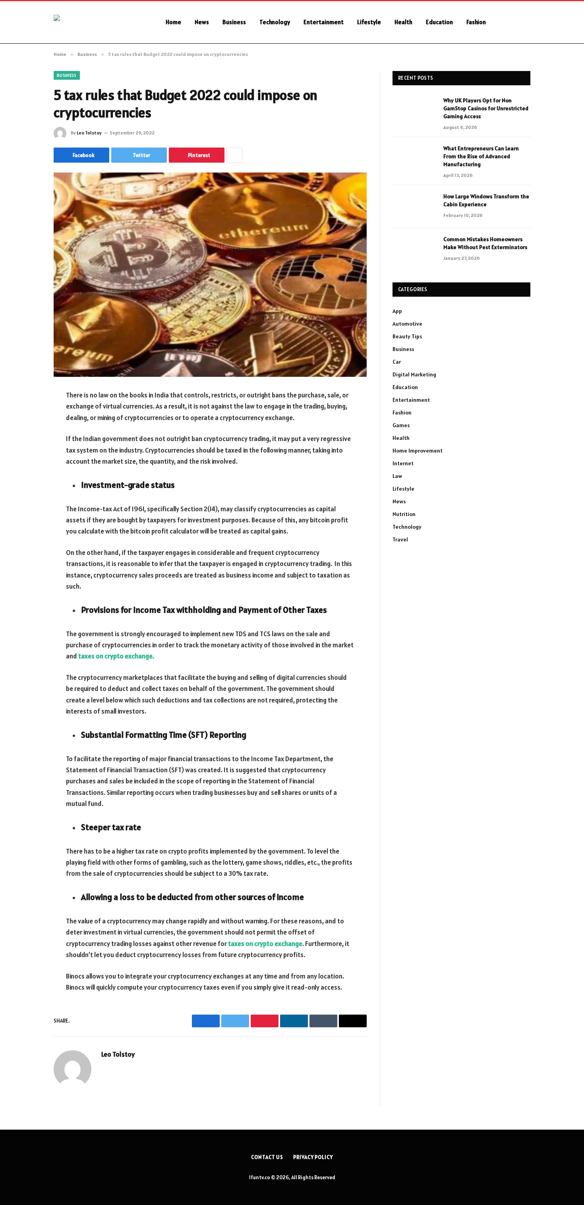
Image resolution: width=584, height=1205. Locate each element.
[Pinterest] (26, 477)
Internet (403, 463)
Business (234, 22)
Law (397, 476)
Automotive (407, 323)
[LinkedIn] (26, 456)
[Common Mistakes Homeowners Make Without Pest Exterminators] (414, 249)
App (397, 311)
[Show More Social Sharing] (234, 155)
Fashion (476, 22)
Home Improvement (418, 450)
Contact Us (267, 1157)
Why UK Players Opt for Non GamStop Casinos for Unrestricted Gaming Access (485, 108)
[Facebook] (26, 416)
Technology (274, 22)
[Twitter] (26, 436)
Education (439, 22)
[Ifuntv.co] (99, 22)
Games (401, 425)
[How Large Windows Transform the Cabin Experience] (414, 207)
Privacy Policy (313, 1157)
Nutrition (404, 514)
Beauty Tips (407, 336)
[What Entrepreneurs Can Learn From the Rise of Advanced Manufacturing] (414, 159)
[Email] (26, 497)
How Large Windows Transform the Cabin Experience (486, 200)
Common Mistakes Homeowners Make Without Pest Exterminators (485, 243)
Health (403, 22)
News (202, 22)
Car (397, 361)
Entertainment (324, 22)
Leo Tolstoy (89, 133)
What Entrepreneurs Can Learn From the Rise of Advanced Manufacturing (481, 156)
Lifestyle (369, 22)
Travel (400, 539)
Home (173, 22)
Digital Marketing (414, 374)
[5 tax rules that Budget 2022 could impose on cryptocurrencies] (210, 275)
